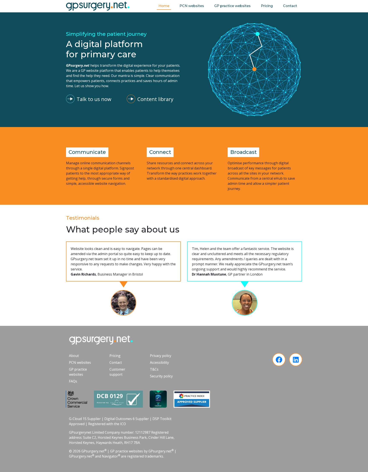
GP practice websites (232, 6)
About (74, 355)
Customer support (117, 372)
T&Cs (154, 369)
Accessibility (159, 362)
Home (163, 6)
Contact (290, 6)
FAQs (73, 381)
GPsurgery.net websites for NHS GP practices (98, 6)
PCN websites (192, 6)
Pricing (267, 6)
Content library (155, 98)
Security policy (161, 376)
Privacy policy (160, 355)
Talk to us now (94, 98)
